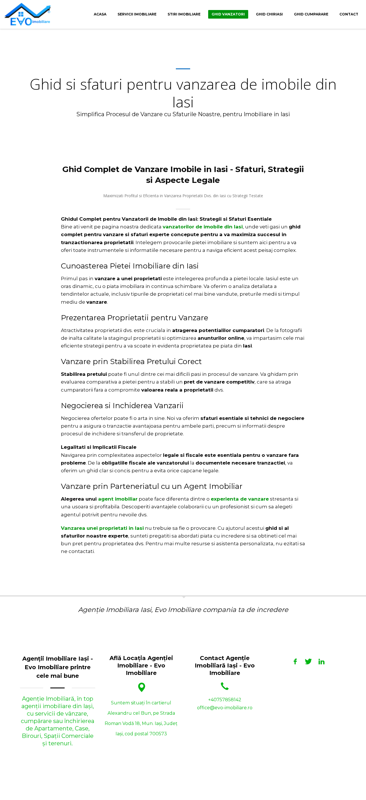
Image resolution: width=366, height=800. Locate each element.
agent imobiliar (118, 499)
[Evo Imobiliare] (295, 661)
